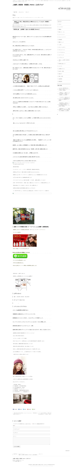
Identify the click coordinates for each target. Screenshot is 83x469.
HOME (13, 17)
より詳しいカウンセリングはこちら (19, 207)
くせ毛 (60, 44)
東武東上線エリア (62, 63)
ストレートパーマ (62, 37)
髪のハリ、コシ (23, 26)
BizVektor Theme (41, 465)
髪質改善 (60, 81)
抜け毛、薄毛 (61, 71)
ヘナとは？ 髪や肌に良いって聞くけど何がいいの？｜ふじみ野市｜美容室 (64, 89)
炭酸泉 (60, 29)
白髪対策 (60, 78)
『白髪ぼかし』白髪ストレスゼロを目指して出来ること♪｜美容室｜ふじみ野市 (64, 93)
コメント (14, 436)
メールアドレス (16, 429)
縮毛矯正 (60, 39)
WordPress (36, 465)
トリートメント (62, 34)
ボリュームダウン (62, 47)
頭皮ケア (19, 26)
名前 (14, 425)
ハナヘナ (60, 66)
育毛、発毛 (16, 26)
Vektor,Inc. (47, 465)
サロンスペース (62, 49)
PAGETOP (67, 450)
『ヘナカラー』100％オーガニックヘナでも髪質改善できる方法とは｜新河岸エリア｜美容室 (64, 99)
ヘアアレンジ (61, 57)
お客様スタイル (62, 68)
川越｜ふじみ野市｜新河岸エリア (64, 61)
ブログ (18, 17)
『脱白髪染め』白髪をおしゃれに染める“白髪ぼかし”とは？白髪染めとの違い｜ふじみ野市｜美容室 (64, 105)
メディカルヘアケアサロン (20, 306)
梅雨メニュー (61, 42)
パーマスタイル (62, 52)
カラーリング (61, 54)
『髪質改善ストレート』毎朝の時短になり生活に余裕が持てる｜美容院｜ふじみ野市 (64, 109)
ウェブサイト (15, 432)
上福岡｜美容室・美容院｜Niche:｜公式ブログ (28, 5)
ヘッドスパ (61, 26)
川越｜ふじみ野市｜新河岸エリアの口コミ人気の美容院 (28, 454)
